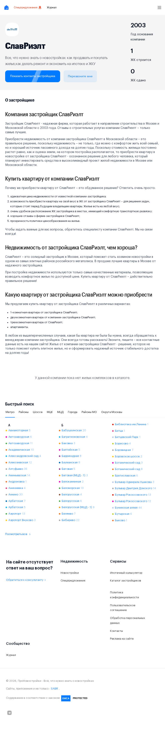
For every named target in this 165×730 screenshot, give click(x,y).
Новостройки (70, 572)
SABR (54, 688)
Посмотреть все (16, 534)
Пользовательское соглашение (122, 608)
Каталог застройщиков (125, 580)
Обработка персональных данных (127, 620)
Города (72, 412)
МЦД (60, 412)
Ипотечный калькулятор (126, 572)
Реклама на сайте (122, 638)
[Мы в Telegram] (9, 713)
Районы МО (89, 412)
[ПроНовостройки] (6, 7)
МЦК (50, 412)
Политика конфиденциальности (124, 595)
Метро (10, 412)
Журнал (52, 7)
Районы (24, 412)
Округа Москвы (111, 412)
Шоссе (38, 412)
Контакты (116, 630)
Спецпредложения (25, 7)
